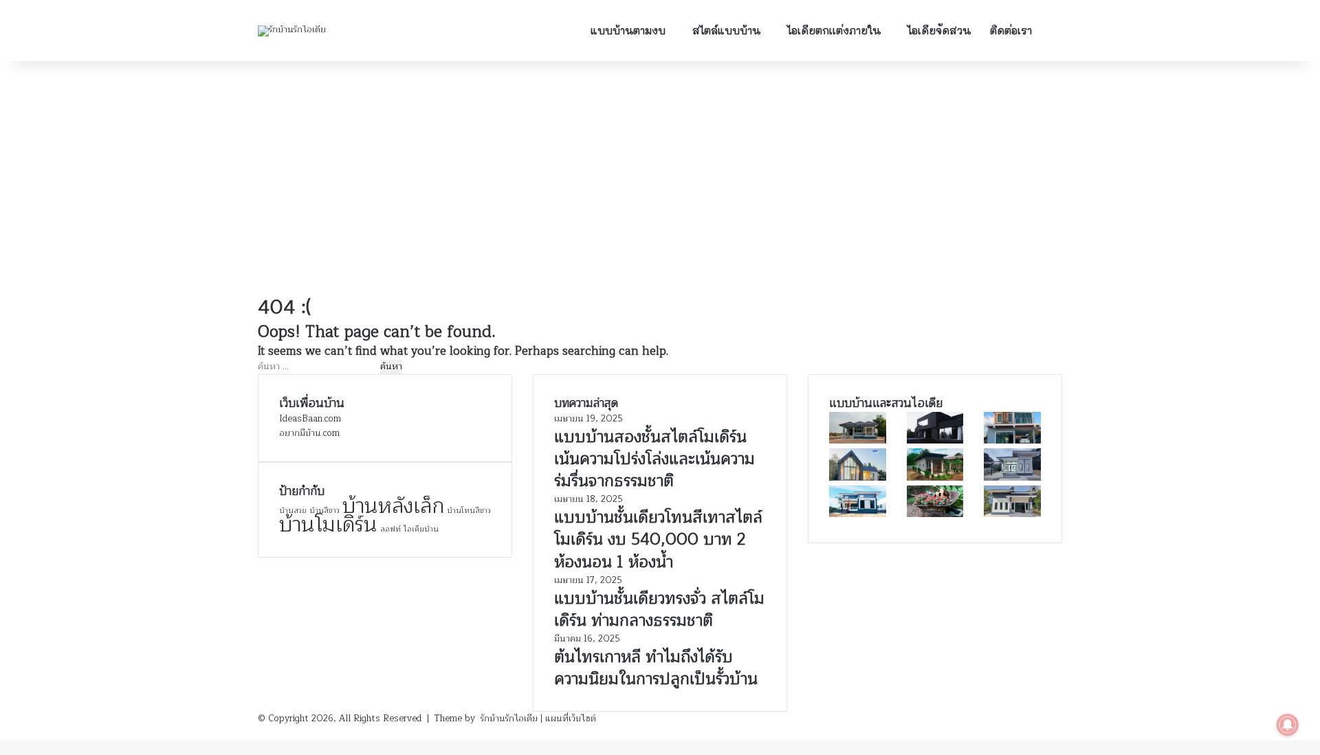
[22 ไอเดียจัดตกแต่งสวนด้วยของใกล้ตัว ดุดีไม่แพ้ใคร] (935, 514)
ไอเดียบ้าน (421, 529)
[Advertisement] (660, 178)
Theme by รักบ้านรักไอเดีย (486, 718)
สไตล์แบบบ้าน (726, 30)
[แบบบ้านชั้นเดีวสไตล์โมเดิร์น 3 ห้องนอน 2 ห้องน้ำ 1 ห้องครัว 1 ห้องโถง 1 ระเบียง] (857, 440)
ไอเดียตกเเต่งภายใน (834, 30)
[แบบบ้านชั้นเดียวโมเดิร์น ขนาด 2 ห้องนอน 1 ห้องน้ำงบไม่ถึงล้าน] (1012, 514)
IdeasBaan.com (310, 418)
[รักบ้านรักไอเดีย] (292, 30)
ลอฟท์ (390, 529)
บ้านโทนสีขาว (469, 510)
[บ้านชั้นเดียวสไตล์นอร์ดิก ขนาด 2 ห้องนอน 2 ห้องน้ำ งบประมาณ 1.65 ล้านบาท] (857, 477)
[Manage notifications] (1288, 725)
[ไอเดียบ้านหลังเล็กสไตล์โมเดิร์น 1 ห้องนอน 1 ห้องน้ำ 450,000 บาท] (935, 477)
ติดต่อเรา (1011, 30)
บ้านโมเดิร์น (328, 525)
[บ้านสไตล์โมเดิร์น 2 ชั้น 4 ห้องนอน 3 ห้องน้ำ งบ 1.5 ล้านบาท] (1012, 440)
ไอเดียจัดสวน (939, 30)
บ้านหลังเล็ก (393, 506)
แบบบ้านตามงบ (628, 30)
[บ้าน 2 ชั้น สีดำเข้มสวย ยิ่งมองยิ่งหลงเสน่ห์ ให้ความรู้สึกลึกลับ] (935, 440)
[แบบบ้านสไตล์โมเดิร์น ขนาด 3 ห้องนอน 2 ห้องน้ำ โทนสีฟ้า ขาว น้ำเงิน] (857, 514)
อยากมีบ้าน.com (309, 433)
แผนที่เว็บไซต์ (570, 718)
